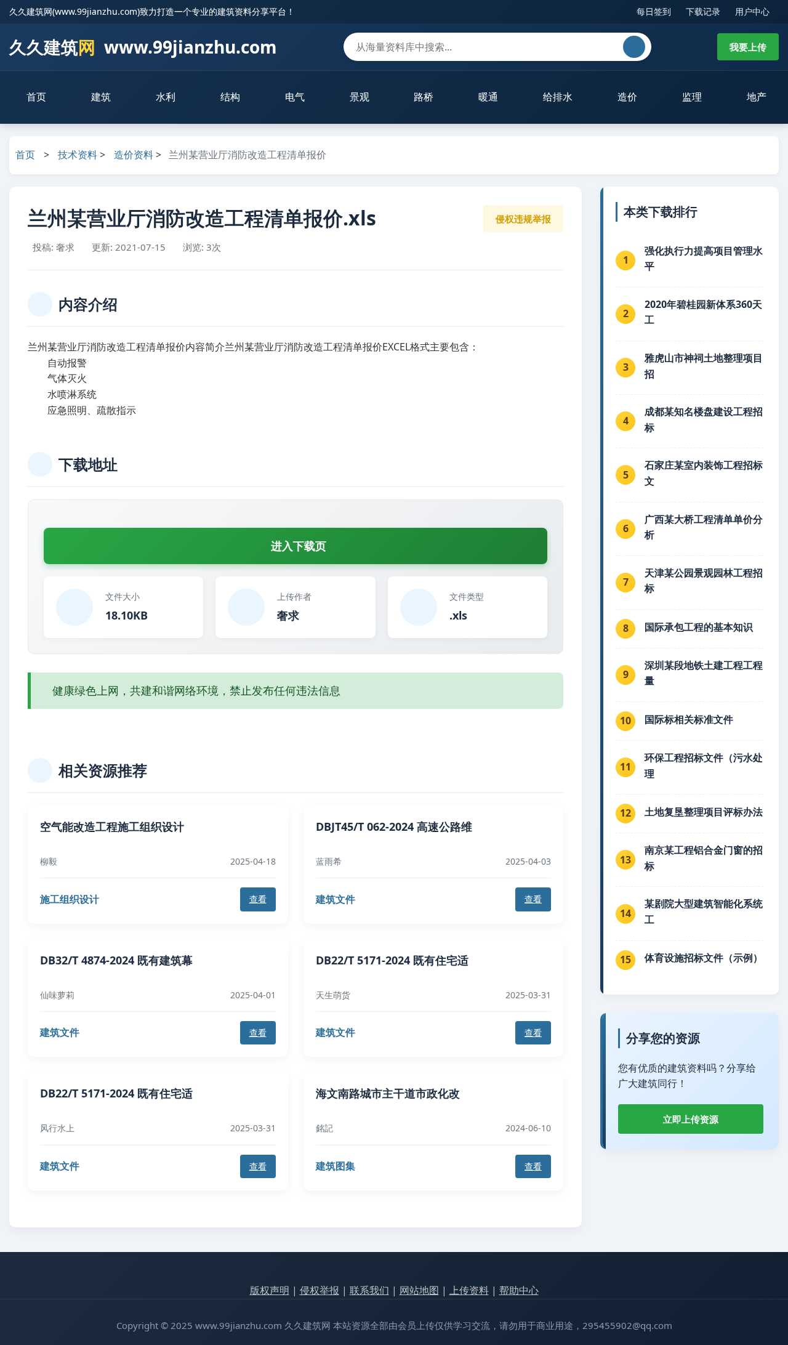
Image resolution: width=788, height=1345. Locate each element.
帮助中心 (519, 1290)
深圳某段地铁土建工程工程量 (704, 673)
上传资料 (469, 1290)
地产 (756, 96)
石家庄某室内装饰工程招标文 (704, 473)
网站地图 (419, 1290)
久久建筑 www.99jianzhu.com (143, 47)
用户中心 (752, 11)
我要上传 (748, 47)
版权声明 (269, 1290)
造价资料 (133, 154)
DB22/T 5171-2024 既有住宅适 (392, 960)
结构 (230, 96)
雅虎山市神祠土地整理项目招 (704, 366)
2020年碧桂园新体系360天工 (703, 312)
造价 (627, 96)
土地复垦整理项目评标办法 (704, 811)
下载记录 (703, 11)
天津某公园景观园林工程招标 (704, 581)
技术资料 (77, 154)
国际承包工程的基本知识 (699, 627)
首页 (36, 96)
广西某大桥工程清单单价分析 (704, 527)
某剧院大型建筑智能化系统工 (704, 911)
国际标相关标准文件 (689, 719)
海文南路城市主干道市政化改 (388, 1093)
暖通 (488, 96)
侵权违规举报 (523, 218)
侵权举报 (319, 1290)
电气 (295, 96)
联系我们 (369, 1290)
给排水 (558, 96)
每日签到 (654, 11)
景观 (359, 96)
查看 (258, 899)
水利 (165, 96)
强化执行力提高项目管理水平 (704, 258)
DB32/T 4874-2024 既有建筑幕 (116, 960)
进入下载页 (298, 545)
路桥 (423, 96)
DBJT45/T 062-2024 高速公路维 (394, 826)
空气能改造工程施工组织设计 (112, 826)
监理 (692, 96)
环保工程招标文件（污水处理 (704, 765)
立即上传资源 (690, 1119)
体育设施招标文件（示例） (704, 957)
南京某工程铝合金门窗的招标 (704, 858)
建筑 (101, 96)
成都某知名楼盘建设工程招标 (704, 419)
